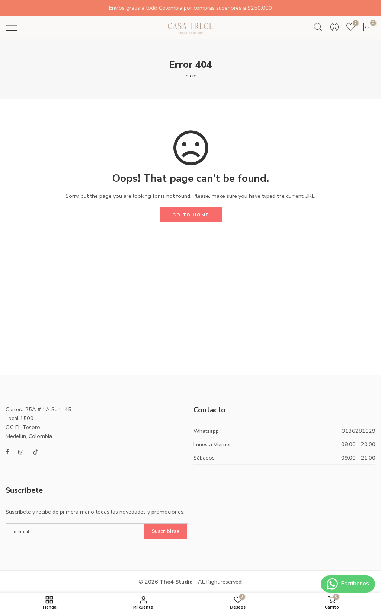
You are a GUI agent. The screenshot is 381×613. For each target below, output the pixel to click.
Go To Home (190, 215)
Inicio (191, 75)
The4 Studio (176, 581)
